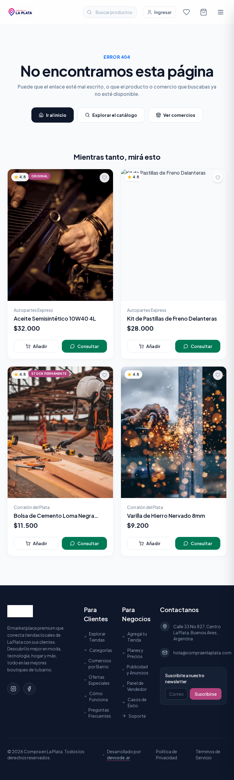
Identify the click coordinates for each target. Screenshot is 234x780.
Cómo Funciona (98, 696)
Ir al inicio (56, 115)
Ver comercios (179, 115)
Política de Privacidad (166, 754)
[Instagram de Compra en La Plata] (13, 689)
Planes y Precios (135, 653)
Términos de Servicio (208, 754)
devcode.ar (118, 757)
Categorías (100, 650)
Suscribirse (206, 694)
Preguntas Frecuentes (99, 713)
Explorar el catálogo (114, 115)
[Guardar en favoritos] (104, 178)
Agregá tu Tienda (137, 636)
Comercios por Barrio (99, 663)
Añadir (40, 346)
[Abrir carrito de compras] (203, 12)
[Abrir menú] (220, 12)
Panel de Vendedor (137, 686)
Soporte (137, 716)
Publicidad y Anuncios (137, 669)
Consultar (88, 346)
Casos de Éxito (137, 702)
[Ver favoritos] (186, 12)
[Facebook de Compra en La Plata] (29, 689)
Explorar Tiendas (97, 636)
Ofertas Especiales (99, 680)
